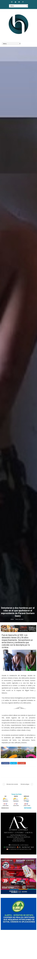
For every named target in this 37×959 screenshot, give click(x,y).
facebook (6, 763)
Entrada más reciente (12, 784)
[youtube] (15, 1)
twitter (14, 763)
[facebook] (22, 1)
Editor (12, 619)
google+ (22, 763)
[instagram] (11, 1)
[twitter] (19, 1)
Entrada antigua (25, 784)
